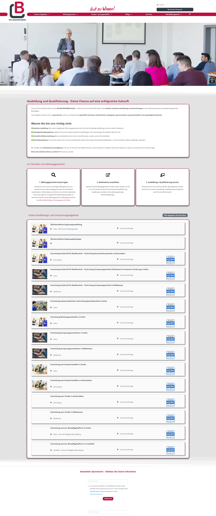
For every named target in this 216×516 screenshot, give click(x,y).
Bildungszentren (69, 14)
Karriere (149, 14)
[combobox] (175, 4)
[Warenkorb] (189, 14)
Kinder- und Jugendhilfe (100, 14)
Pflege (127, 14)
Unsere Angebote (40, 14)
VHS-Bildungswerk (173, 14)
